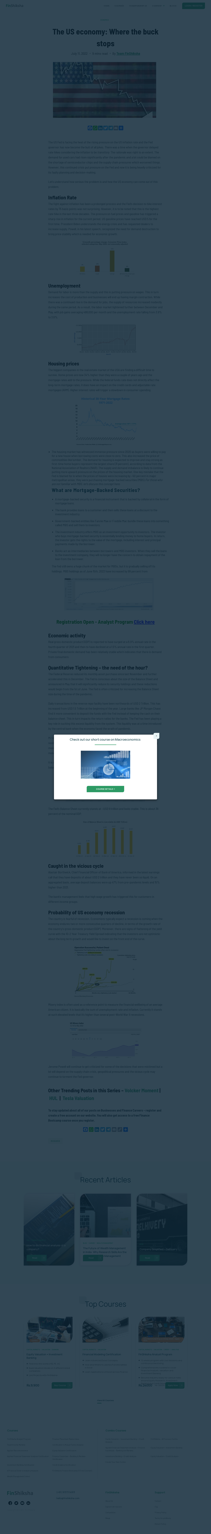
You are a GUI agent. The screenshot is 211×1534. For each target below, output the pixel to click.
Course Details (104, 789)
